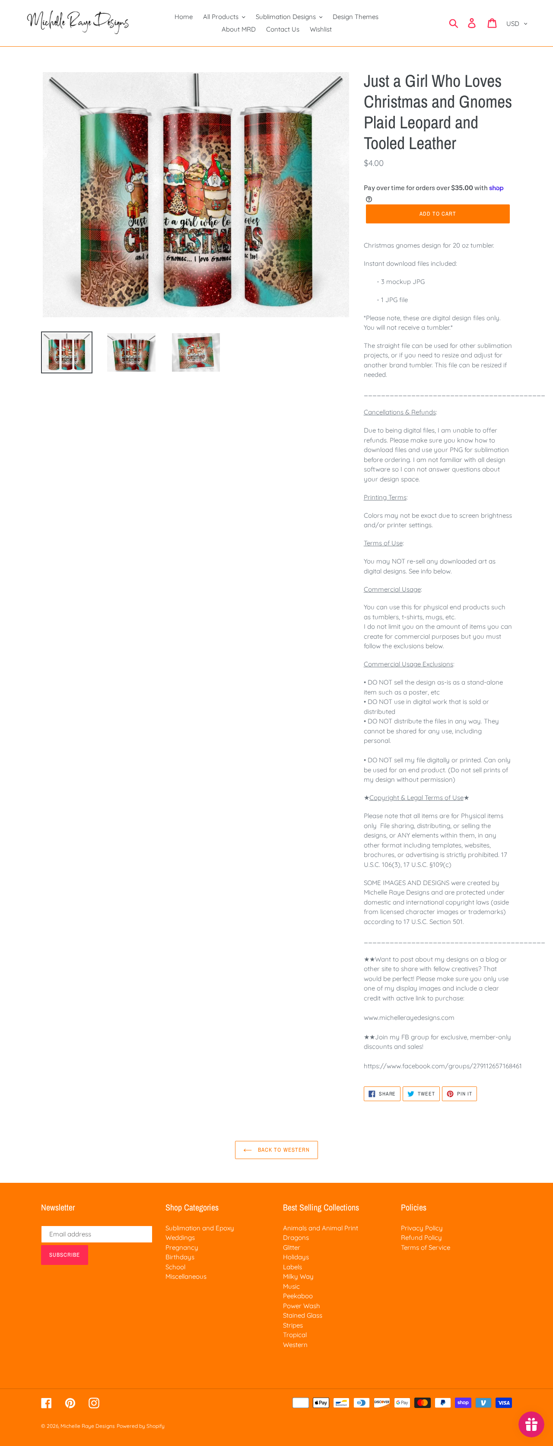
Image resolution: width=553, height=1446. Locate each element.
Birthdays (179, 1257)
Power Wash (301, 1306)
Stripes (293, 1325)
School (175, 1267)
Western (295, 1345)
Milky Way (298, 1276)
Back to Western (283, 1149)
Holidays (296, 1257)
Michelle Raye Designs (87, 1426)
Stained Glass (302, 1315)
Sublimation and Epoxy (199, 1228)
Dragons (296, 1237)
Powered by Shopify (141, 1426)
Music (291, 1286)
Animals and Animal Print (320, 1228)
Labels (292, 1267)
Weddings (180, 1237)
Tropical (295, 1335)
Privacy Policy (422, 1228)
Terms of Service (425, 1247)
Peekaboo (298, 1296)
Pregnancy (181, 1247)
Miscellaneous (186, 1276)
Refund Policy (421, 1237)
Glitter (291, 1247)
